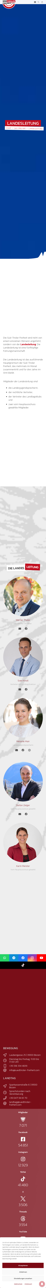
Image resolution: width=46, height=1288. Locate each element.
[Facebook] (26, 628)
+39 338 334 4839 (18, 1066)
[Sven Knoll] (23, 657)
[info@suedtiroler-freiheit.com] (6, 1070)
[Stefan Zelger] (23, 781)
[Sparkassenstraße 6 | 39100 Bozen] (6, 1086)
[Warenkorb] (42, 2)
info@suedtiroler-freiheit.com (24, 1070)
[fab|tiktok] (23, 1179)
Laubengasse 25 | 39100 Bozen (25, 1055)
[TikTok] (23, 965)
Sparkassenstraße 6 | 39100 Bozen (23, 1086)
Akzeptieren (23, 1265)
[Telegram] (13, 958)
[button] (35, 2)
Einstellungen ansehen (23, 1278)
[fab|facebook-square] (23, 1139)
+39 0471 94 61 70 (18, 1098)
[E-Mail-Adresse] (20, 628)
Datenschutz (18, 1284)
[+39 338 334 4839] (6, 1066)
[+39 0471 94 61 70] (6, 1098)
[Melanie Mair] (23, 718)
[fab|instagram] (23, 1159)
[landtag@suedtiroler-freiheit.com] (6, 1103)
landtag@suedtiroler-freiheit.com (20, 1103)
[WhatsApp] (4, 958)
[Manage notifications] (42, 1284)
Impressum (28, 1284)
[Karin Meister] (23, 842)
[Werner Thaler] (23, 596)
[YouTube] (41, 958)
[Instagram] (32, 958)
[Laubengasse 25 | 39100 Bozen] (6, 1055)
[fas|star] (23, 1119)
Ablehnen (23, 1272)
